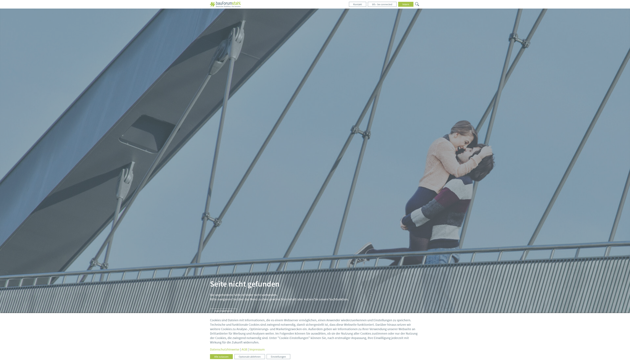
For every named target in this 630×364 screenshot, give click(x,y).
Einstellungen (278, 356)
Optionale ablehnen (250, 356)
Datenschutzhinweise (224, 349)
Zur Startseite (223, 311)
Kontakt (357, 4)
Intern (405, 4)
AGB (244, 349)
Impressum (257, 349)
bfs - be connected (382, 4)
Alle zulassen (221, 356)
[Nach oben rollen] (623, 357)
